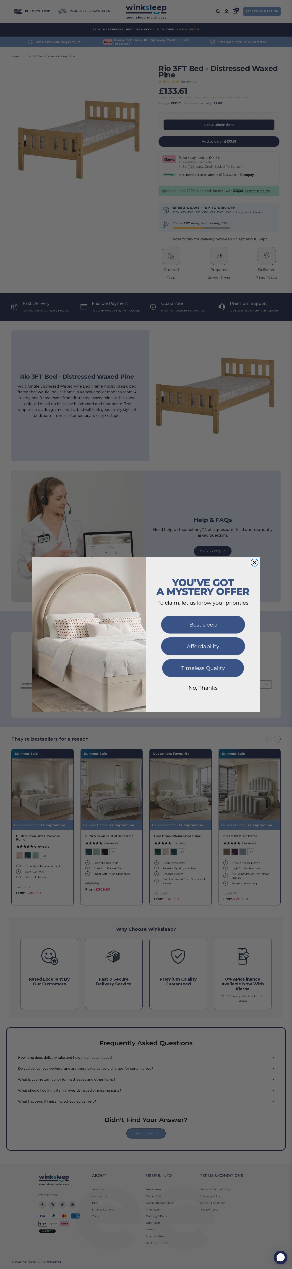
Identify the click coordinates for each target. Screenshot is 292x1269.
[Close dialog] (254, 562)
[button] (280, 1257)
